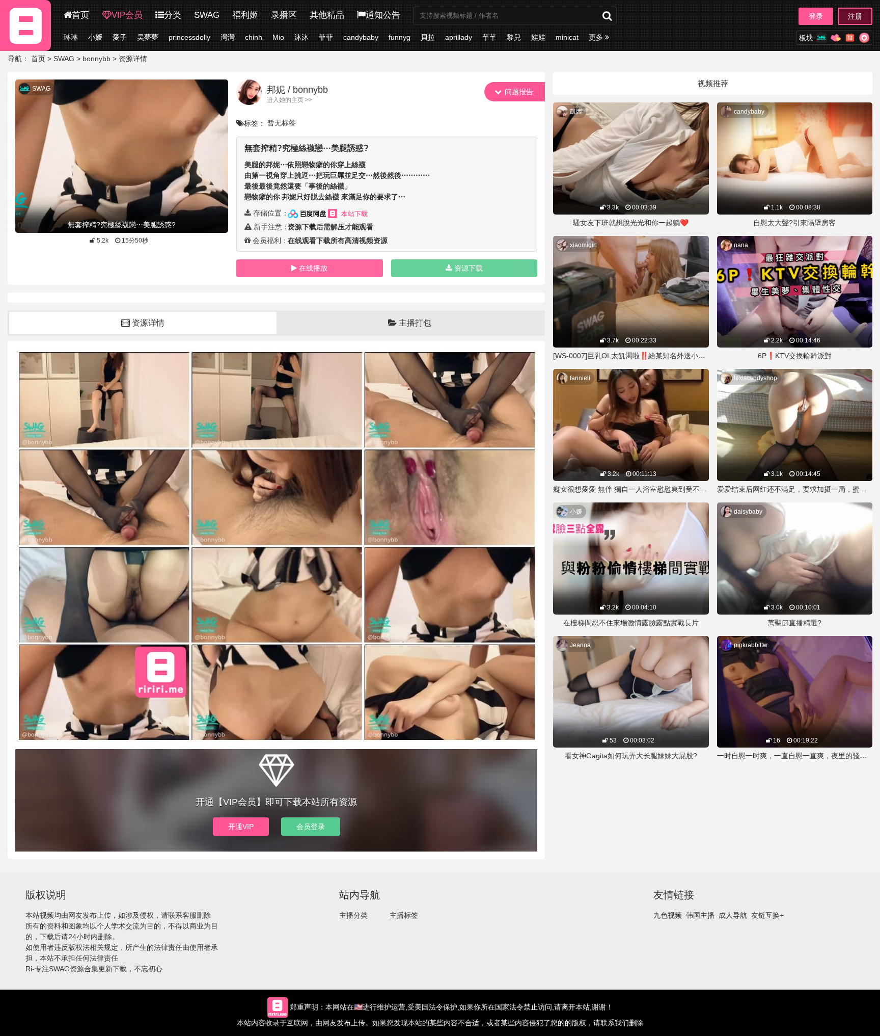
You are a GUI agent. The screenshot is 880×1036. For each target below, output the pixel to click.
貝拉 (428, 37)
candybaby (360, 37)
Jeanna (580, 645)
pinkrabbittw (750, 645)
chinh (253, 37)
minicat (567, 37)
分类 (172, 15)
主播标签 (404, 915)
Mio (278, 37)
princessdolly (189, 37)
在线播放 (313, 268)
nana (741, 245)
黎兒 (514, 37)
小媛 (95, 37)
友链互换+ (767, 915)
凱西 (576, 111)
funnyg (399, 37)
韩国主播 (700, 915)
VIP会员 (127, 15)
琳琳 (71, 37)
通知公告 (383, 15)
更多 (597, 37)
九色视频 (667, 915)
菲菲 (326, 37)
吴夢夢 (147, 37)
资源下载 (468, 268)
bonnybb (96, 59)
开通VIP (241, 826)
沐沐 (301, 37)
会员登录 (310, 826)
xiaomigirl (583, 245)
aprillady (458, 37)
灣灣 (228, 37)
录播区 (284, 15)
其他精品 (327, 15)
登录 (816, 16)
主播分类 (353, 915)
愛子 (120, 37)
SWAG (206, 15)
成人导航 (733, 915)
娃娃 (538, 37)
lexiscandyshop (755, 378)
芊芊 (489, 37)
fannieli (580, 378)
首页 (80, 15)
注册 (855, 16)
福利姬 (245, 15)
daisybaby (748, 511)
